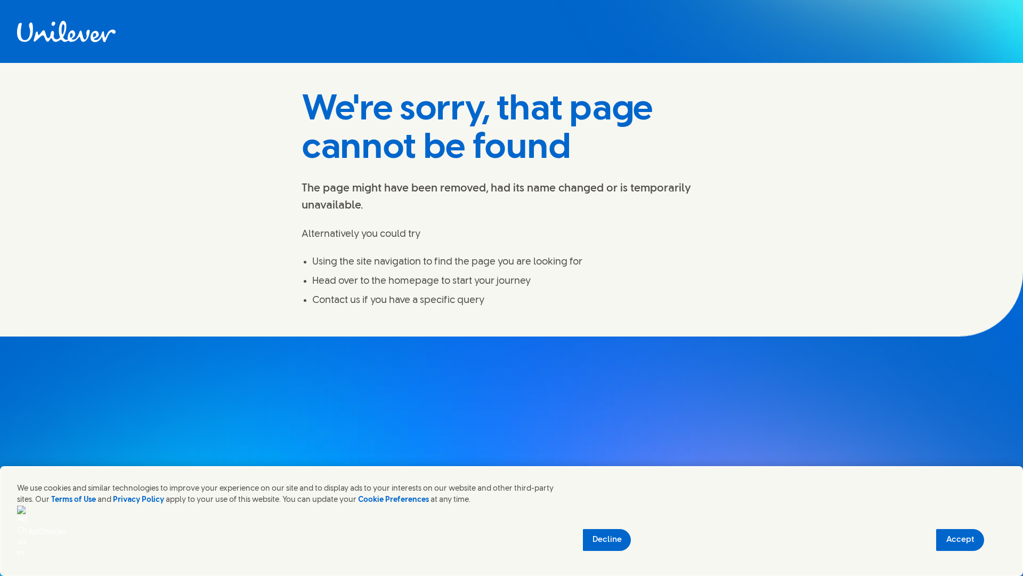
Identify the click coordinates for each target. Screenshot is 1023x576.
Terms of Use (73, 500)
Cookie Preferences (393, 500)
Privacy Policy (138, 500)
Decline (607, 539)
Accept (960, 539)
